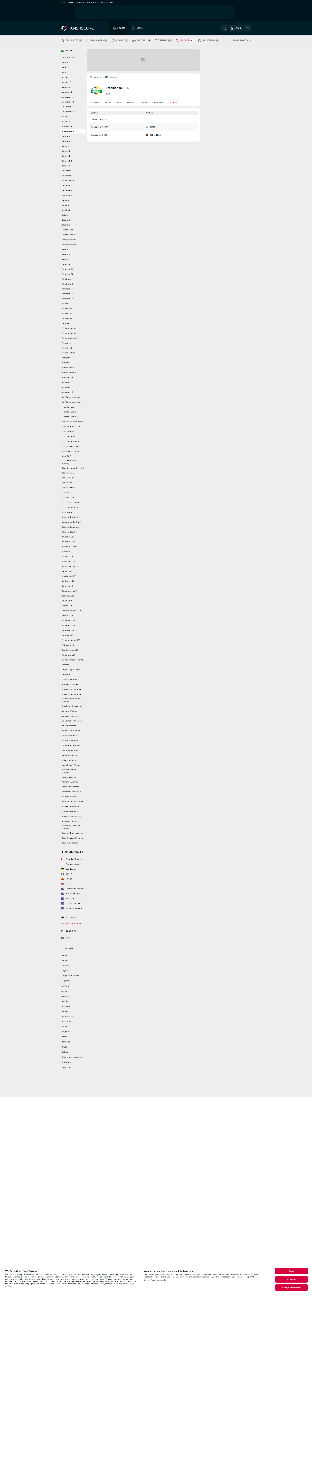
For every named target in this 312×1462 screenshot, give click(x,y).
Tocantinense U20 (69, 416)
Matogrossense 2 (69, 244)
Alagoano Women (70, 716)
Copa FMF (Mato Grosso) (69, 462)
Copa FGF (66, 456)
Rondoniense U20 (69, 650)
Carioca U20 (67, 586)
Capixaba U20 (67, 581)
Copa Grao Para (68, 477)
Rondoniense (67, 367)
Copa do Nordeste (70, 517)
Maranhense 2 (68, 234)
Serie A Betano (68, 57)
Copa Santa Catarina (71, 502)
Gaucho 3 (65, 210)
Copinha (65, 664)
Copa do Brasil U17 (70, 431)
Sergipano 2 (67, 387)
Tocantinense (67, 407)
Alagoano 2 (66, 92)
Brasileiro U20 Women (72, 706)
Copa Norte (66, 482)
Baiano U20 (66, 571)
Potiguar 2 (66, 362)
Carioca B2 (66, 161)
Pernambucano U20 (70, 640)
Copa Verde (66, 512)
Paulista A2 (66, 308)
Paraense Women (69, 782)
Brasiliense (66, 126)
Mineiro (64, 249)
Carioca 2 (65, 151)
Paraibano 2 (67, 284)
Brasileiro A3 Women (71, 694)
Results (130, 103)
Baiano (64, 116)
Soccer (97, 77)
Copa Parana (67, 473)
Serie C (64, 67)
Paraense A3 (67, 274)
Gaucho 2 (65, 205)
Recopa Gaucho (69, 532)
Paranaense (67, 289)
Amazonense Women (71, 721)
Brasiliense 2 (67, 131)
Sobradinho (155, 135)
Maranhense (67, 229)
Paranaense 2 (67, 293)
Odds (108, 103)
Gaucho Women (69, 755)
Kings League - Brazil (71, 669)
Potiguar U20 (67, 645)
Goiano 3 (65, 225)
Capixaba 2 (66, 141)
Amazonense (67, 106)
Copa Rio (65, 492)
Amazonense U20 (69, 566)
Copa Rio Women (69, 843)
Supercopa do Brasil (71, 522)
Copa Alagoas (68, 436)
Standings (158, 103)
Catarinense (67, 170)
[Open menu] (247, 28)
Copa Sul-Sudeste (69, 507)
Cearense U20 (67, 596)
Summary (96, 103)
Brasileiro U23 (68, 536)
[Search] (224, 28)
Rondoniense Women (71, 816)
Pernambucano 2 (69, 333)
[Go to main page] (79, 28)
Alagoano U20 (68, 561)
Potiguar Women (69, 811)
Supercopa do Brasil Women (71, 700)
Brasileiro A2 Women (71, 689)
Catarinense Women (71, 745)
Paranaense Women (71, 791)
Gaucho (65, 200)
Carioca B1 (66, 156)
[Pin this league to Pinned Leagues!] (128, 87)
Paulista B (66, 323)
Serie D (64, 72)
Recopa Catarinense (71, 527)
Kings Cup (66, 674)
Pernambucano (68, 328)
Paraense (65, 264)
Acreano (65, 77)
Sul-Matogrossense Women (70, 827)
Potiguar (65, 357)
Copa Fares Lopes (70, 451)
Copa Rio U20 (67, 497)
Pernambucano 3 (69, 338)
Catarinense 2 (67, 175)
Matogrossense (68, 239)
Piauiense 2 (66, 348)
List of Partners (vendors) (156, 1280)
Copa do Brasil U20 (70, 426)
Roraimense (67, 377)
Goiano (64, 215)
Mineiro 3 (65, 259)
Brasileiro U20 (68, 541)
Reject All (291, 1279)
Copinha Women (69, 679)
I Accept (291, 1271)
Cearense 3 (66, 195)
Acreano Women (69, 711)
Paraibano (66, 279)
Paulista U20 (67, 635)
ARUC (152, 127)
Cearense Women (69, 750)
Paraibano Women (70, 786)
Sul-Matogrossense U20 (72, 660)
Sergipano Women (70, 821)
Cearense (65, 185)
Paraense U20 (68, 620)
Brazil (113, 77)
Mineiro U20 (67, 615)
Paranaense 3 (67, 298)
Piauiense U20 (68, 352)
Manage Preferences (291, 1287)
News (118, 103)
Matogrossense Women (68, 771)
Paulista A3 (66, 313)
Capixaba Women (69, 740)
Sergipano (66, 382)
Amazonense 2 (68, 111)
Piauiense (66, 343)
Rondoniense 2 (68, 372)
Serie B (64, 62)
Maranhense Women (71, 765)
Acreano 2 (66, 82)
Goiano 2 (65, 220)
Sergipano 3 (67, 392)
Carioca (65, 146)
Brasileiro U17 (68, 551)
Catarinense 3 (67, 180)
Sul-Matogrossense (70, 397)
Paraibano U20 (68, 625)
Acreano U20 (67, 556)
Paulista (65, 303)
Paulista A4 (66, 318)
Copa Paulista (68, 487)
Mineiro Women (68, 777)
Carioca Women (69, 735)
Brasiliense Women (70, 730)
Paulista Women (69, 796)
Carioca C (65, 166)
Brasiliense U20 (68, 576)
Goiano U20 (66, 605)
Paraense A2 (67, 269)
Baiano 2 (65, 121)
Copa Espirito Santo (70, 446)
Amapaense (67, 97)
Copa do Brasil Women (72, 833)
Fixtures (143, 103)
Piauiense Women (70, 806)
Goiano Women (68, 760)
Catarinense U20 (69, 591)
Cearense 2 (66, 190)
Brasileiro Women (69, 684)
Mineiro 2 (65, 254)
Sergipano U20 (68, 655)
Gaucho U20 (67, 600)
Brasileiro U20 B (68, 546)
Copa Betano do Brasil (72, 421)
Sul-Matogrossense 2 (71, 402)
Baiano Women (68, 725)
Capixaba (65, 136)
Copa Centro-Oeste (70, 441)
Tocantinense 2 (68, 412)
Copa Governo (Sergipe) (72, 468)
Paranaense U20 (69, 630)
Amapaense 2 (67, 102)
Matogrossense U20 (71, 610)
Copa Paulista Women (72, 838)
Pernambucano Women (72, 801)
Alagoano (66, 87)
